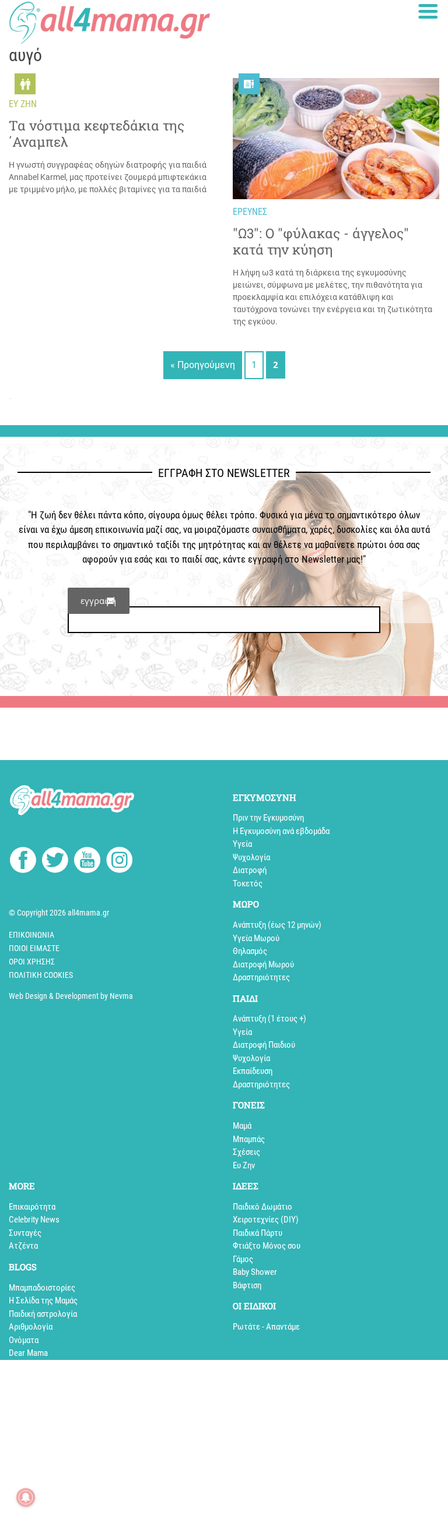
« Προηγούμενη (202, 364)
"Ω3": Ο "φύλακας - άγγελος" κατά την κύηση (321, 242)
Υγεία (242, 844)
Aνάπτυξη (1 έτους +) (269, 1018)
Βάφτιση (247, 1285)
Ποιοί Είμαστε (34, 948)
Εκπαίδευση (252, 1071)
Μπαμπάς (249, 1139)
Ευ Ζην (244, 1165)
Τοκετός (247, 883)
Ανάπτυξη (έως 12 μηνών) (277, 925)
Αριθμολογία (30, 1326)
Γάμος (243, 1259)
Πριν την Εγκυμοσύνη (268, 817)
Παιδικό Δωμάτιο (262, 1207)
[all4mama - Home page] (109, 22)
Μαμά (242, 1126)
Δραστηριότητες (261, 977)
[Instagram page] (119, 862)
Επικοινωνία (31, 934)
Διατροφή (250, 870)
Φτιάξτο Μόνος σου (266, 1246)
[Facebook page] (23, 862)
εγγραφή (98, 600)
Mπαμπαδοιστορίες (42, 1287)
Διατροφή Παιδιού (264, 1045)
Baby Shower (255, 1272)
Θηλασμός (250, 951)
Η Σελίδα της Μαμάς (43, 1300)
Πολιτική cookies (41, 975)
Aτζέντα (23, 1246)
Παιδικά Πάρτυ (257, 1233)
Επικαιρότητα (32, 1207)
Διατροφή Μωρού (263, 964)
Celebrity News (34, 1219)
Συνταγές (25, 1233)
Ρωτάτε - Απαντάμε (266, 1326)
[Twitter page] (55, 862)
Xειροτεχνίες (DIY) (266, 1219)
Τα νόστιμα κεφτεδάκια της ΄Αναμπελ (96, 134)
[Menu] (428, 11)
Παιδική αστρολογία (43, 1314)
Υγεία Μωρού (256, 938)
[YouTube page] (87, 862)
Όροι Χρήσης (32, 961)
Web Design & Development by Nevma (71, 996)
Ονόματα (23, 1340)
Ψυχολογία (251, 857)
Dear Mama (28, 1353)
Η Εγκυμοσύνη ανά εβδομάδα (281, 831)
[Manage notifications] (25, 1497)
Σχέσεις (246, 1152)
